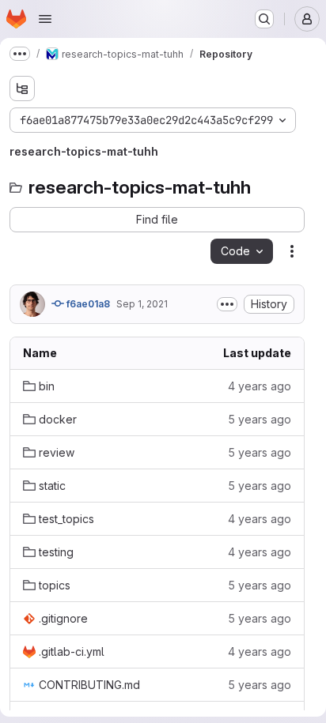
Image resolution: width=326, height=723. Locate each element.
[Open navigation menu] (45, 19)
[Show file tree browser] (22, 88)
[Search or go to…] (264, 18)
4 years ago (259, 386)
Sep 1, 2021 (142, 304)
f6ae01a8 (87, 304)
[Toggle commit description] (227, 304)
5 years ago (259, 419)
